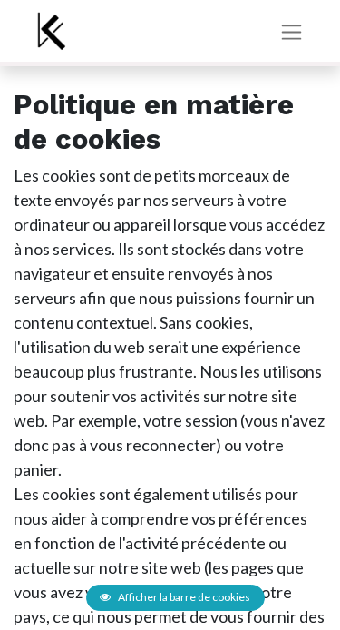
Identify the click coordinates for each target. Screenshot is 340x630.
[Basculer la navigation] (291, 31)
